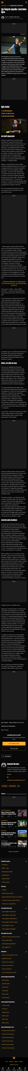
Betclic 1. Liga (5, 868)
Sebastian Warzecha (14, 17)
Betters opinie (5, 1022)
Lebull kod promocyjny (7, 1041)
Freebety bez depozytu (8, 962)
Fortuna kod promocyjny (8, 1034)
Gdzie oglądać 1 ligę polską (8, 915)
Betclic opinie (5, 994)
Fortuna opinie (5, 980)
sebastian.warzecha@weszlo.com (16, 780)
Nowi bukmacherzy (7, 969)
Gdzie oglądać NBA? (7, 940)
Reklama (21, 1061)
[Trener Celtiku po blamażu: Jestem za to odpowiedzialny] (14, 843)
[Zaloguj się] (26, 2)
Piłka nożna (3, 886)
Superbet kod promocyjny (8, 1030)
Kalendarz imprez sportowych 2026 (11, 936)
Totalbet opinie (5, 1012)
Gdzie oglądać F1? (6, 947)
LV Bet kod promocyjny (8, 1037)
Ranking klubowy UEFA (7, 893)
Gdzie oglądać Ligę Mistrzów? (9, 918)
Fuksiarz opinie (5, 997)
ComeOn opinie (5, 1005)
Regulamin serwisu (14, 1064)
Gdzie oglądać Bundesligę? (8, 929)
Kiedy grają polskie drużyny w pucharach (12, 896)
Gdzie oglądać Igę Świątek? (9, 943)
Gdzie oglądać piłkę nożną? (6, 908)
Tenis (8, 5)
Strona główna (3, 5)
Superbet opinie (6, 983)
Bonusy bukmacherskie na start (10, 955)
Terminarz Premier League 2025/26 (11, 900)
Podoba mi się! (15, 743)
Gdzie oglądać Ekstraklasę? (9, 911)
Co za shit (15, 748)
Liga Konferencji (6, 878)
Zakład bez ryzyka (6, 958)
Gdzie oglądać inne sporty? (6, 933)
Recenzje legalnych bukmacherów (8, 977)
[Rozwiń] (25, 861)
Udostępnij (7, 756)
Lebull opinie (5, 990)
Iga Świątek (4, 786)
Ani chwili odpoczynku (7, 111)
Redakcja (11, 1061)
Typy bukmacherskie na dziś (9, 972)
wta (18, 786)
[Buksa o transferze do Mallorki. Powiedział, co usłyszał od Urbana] (14, 813)
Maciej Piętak (2, 816)
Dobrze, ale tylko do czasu (8, 113)
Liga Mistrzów (4, 820)
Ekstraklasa (3, 830)
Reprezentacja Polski (7, 871)
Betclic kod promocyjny (8, 1044)
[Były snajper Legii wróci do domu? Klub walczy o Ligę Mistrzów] (14, 824)
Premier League (6, 882)
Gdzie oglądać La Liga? (8, 925)
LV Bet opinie (5, 987)
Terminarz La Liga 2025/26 (9, 903)
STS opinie (4, 1008)
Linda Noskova (12, 786)
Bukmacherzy (4, 951)
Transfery (4, 890)
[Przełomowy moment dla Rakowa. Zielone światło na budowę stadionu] (14, 834)
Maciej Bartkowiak (3, 827)
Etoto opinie (5, 1019)
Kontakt (16, 1061)
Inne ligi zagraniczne (5, 810)
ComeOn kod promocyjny (8, 1048)
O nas (6, 1061)
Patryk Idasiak (2, 837)
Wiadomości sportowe (5, 861)
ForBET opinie (5, 1015)
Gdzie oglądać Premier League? (10, 922)
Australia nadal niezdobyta (8, 116)
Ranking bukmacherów (7, 965)
